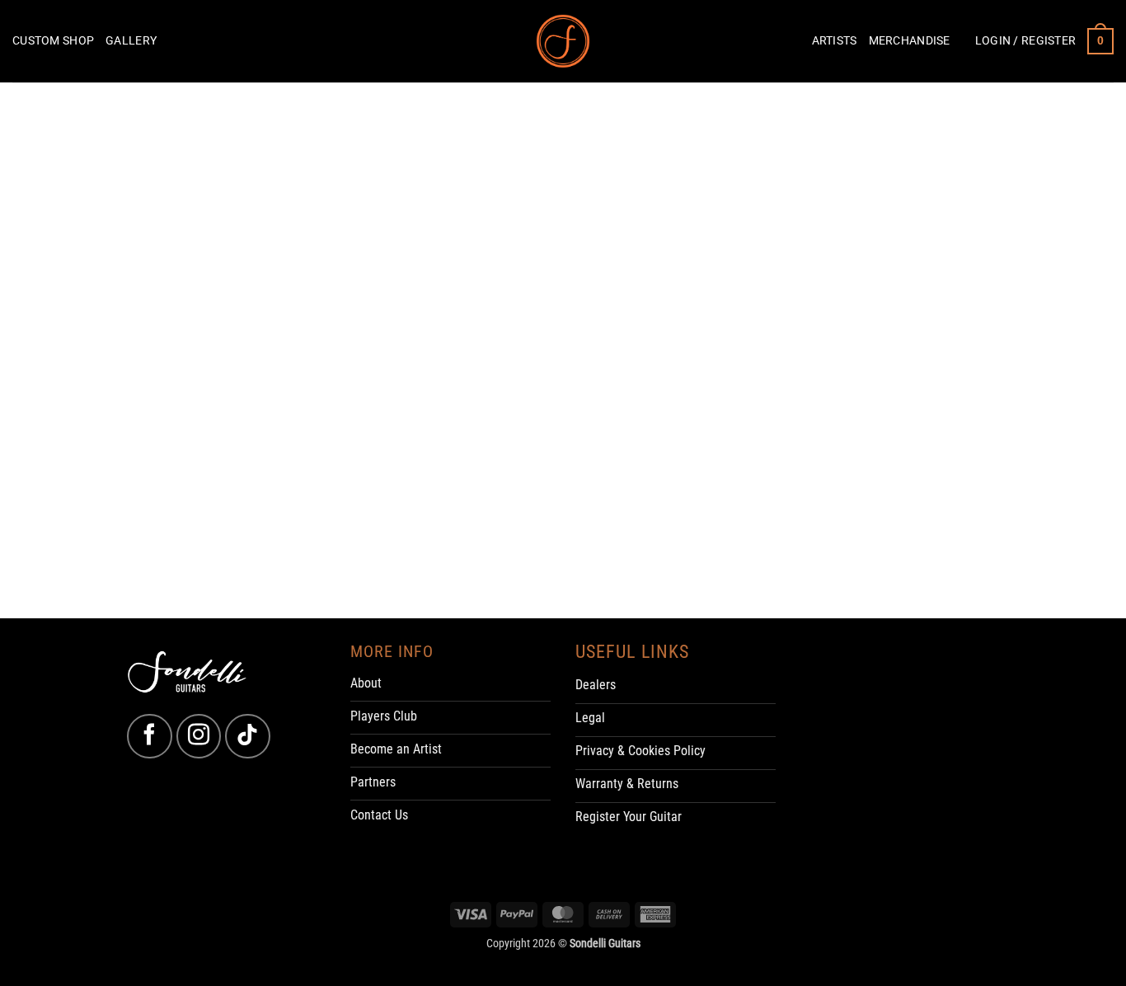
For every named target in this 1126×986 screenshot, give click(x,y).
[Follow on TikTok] (247, 736)
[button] (1026, 41)
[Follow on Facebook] (149, 736)
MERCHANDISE (909, 41)
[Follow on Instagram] (198, 736)
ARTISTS (834, 41)
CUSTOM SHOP (53, 41)
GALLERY (131, 41)
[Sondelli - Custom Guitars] (563, 41)
